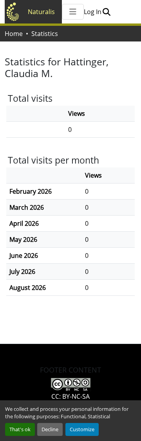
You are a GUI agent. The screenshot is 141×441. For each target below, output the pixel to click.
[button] (106, 11)
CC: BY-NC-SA (70, 396)
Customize (82, 429)
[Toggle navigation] (73, 12)
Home (14, 33)
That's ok (20, 429)
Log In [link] (92, 11)
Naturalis (41, 11)
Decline (50, 429)
